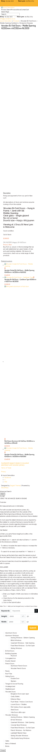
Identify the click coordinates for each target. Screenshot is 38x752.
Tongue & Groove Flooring (14, 684)
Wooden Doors (10, 692)
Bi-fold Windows (16, 720)
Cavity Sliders (15, 696)
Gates (7, 741)
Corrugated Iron (10, 658)
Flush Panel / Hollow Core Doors (22, 702)
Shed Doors (15, 710)
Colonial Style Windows (19, 725)
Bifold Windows (16, 640)
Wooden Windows (11, 715)
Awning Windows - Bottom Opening (23, 638)
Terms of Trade (6, 468)
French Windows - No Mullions (21, 730)
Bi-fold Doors (22, 242)
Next (10, 245)
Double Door (15, 678)
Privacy (3, 471)
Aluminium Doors (11, 633)
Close (3, 750)
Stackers (13, 681)
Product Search (6, 9)
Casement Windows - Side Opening (22, 643)
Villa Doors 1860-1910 (18, 712)
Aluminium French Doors (19, 666)
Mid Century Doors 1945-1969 (20, 707)
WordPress (5, 488)
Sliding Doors (9, 676)
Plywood (14, 656)
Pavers (7, 671)
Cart (27, 9)
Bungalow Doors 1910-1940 (20, 694)
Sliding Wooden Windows (19, 735)
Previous (6, 245)
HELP (2, 494)
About (19, 9)
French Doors (9, 663)
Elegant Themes (15, 485)
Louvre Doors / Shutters (19, 704)
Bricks (7, 746)
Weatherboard (10, 689)
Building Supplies (11, 653)
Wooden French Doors (18, 668)
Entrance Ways (15, 699)
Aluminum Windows (12, 635)
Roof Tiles (8, 674)
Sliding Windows (16, 648)
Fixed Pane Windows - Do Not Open (23, 645)
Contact (23, 9)
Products (14, 9)
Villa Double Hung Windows (20, 738)
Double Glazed (10, 661)
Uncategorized (10, 686)
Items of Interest (10, 743)
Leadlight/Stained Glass (18, 733)
